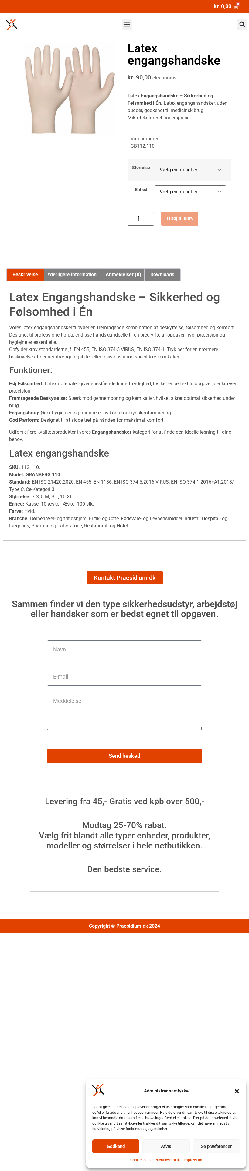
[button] (237, 1091)
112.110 (30, 467)
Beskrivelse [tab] (25, 274)
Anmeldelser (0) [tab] (123, 274)
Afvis (166, 1146)
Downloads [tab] (162, 274)
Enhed (141, 190)
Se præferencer (216, 1146)
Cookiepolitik (141, 1160)
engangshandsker (196, 103)
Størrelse (141, 168)
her (180, 349)
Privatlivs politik (168, 1160)
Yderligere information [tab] (72, 274)
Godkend (116, 1146)
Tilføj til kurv (179, 218)
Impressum (193, 1160)
